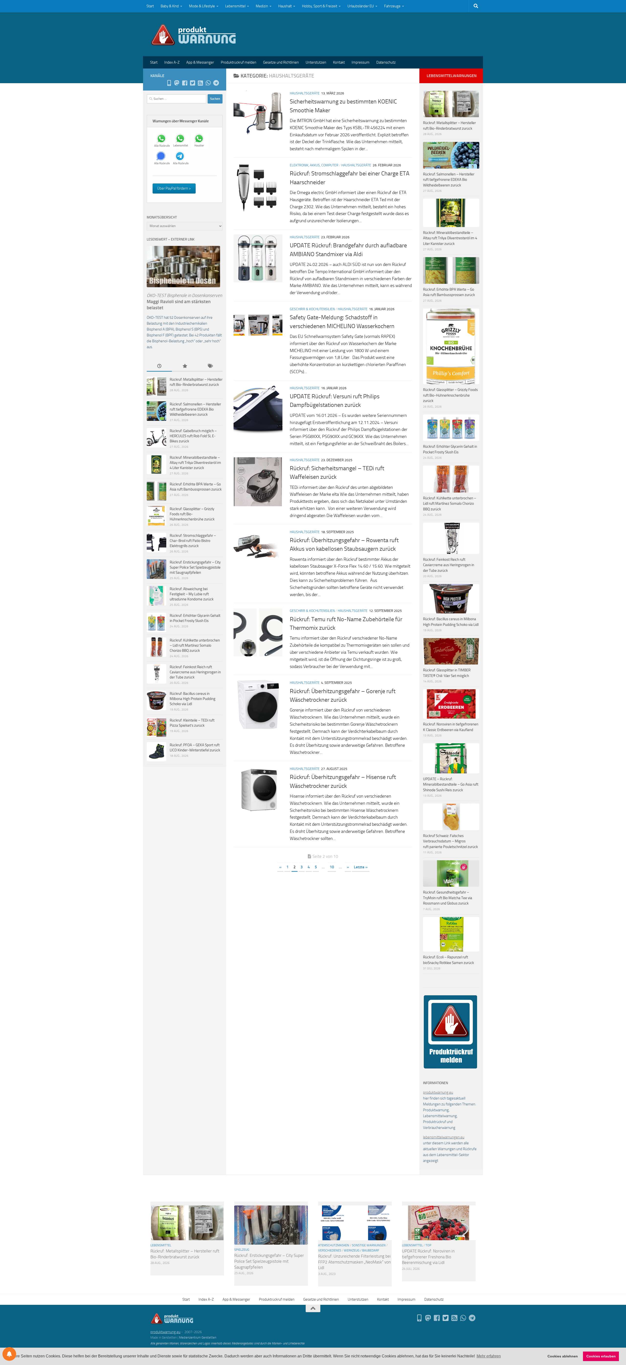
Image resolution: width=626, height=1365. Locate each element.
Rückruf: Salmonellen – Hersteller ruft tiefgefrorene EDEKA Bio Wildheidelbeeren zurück (195, 409)
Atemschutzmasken (333, 1245)
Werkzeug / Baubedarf (361, 1250)
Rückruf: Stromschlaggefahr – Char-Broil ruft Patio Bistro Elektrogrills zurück (193, 540)
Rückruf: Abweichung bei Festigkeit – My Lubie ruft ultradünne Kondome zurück (191, 594)
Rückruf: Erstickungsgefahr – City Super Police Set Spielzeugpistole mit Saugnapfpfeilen (195, 567)
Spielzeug (241, 1249)
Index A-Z (171, 62)
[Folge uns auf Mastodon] (177, 83)
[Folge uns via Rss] (200, 83)
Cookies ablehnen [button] (563, 1356)
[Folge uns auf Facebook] (185, 83)
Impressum (360, 62)
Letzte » (361, 867)
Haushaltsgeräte (305, 93)
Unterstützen (316, 62)
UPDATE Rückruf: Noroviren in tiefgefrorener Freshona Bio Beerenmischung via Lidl (428, 1257)
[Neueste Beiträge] (159, 366)
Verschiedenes (329, 1250)
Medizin (262, 6)
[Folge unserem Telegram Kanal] (216, 83)
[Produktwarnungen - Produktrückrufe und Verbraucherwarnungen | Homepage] (193, 34)
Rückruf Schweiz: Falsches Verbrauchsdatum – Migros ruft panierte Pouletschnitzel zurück (450, 841)
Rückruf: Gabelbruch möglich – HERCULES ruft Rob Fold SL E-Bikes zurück (193, 436)
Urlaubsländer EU (360, 6)
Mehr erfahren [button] (489, 1356)
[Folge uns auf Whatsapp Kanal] (208, 83)
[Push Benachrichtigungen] (9, 1354)
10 (332, 867)
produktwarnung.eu (438, 1092)
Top (428, 1245)
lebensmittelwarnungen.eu (443, 1137)
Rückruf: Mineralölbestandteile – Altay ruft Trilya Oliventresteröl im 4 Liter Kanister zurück (195, 462)
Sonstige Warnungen (369, 1245)
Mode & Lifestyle (202, 6)
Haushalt (285, 6)
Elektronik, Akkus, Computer (314, 165)
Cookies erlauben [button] (601, 1356)
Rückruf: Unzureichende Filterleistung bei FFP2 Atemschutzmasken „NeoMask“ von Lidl (354, 1262)
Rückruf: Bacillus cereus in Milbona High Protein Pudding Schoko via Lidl (192, 698)
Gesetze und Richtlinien (281, 62)
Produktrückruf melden (238, 62)
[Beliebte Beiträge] (184, 366)
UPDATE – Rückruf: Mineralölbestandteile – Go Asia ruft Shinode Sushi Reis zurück (450, 784)
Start (150, 6)
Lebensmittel (235, 6)
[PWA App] (169, 83)
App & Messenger (200, 62)
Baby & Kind (170, 6)
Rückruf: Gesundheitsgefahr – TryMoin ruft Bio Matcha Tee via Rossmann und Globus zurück (447, 898)
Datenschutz (386, 62)
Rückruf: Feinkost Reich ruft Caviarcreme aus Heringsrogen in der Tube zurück (195, 672)
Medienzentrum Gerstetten (197, 1337)
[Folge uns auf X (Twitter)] (192, 83)
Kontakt (339, 62)
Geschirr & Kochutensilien (312, 309)
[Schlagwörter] (210, 366)
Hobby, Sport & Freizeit (319, 6)
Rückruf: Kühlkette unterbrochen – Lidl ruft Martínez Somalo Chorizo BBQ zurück (195, 645)
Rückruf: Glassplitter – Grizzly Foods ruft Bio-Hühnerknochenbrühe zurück (192, 514)
